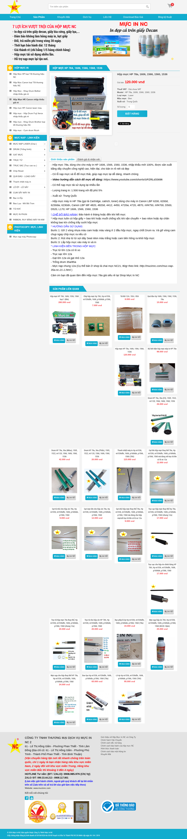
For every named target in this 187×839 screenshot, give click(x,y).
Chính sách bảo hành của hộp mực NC (117, 746)
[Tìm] (147, 7)
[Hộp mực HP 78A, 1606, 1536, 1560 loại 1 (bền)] (64, 323)
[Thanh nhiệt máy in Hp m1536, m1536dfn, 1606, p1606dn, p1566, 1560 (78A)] (129, 480)
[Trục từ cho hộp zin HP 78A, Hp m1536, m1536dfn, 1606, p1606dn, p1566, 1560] (97, 650)
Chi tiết (72, 340)
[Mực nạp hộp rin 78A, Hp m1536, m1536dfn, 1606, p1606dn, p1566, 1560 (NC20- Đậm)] (162, 650)
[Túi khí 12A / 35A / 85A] (129, 320)
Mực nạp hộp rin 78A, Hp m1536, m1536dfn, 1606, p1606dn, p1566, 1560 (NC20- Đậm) (162, 622)
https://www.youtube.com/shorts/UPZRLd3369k (133, 179)
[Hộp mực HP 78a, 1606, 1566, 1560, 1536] (129, 375)
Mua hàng (60, 340)
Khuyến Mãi (63, 17)
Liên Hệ (107, 17)
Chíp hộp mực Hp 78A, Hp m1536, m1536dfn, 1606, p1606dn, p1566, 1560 (97, 299)
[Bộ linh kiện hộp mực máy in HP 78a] (162, 372)
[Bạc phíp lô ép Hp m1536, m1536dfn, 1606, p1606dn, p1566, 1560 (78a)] (129, 647)
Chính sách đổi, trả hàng (111, 743)
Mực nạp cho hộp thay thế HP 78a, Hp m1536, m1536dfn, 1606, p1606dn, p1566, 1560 (64, 678)
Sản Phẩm (39, 17)
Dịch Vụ (87, 17)
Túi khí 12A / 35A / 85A (129, 296)
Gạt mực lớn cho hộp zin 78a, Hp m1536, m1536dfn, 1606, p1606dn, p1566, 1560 (97, 511)
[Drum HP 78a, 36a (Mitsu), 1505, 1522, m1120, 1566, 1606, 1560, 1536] (64, 480)
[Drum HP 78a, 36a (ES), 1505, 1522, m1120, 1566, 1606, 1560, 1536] (162, 425)
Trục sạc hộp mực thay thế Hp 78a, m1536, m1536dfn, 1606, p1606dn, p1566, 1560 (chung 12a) (162, 511)
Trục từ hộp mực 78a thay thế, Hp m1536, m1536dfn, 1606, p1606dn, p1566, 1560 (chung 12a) (64, 622)
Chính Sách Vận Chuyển (111, 740)
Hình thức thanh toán (110, 748)
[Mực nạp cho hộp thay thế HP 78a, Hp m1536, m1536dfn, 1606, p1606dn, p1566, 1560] (64, 705)
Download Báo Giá (133, 17)
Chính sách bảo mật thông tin (113, 751)
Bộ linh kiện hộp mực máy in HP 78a (162, 348)
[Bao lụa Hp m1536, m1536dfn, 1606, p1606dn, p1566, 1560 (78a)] (97, 702)
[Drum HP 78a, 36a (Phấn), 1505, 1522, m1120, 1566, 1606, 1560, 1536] (97, 480)
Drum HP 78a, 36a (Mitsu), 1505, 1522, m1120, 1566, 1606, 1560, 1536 (64, 453)
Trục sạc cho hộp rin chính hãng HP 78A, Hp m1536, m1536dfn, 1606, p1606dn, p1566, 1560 (162, 567)
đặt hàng (132, 113)
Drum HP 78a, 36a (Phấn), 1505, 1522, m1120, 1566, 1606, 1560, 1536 (97, 453)
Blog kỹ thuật (165, 17)
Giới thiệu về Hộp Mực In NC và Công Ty (118, 737)
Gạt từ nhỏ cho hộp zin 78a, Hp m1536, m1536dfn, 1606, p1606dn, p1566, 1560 (64, 511)
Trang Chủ (15, 17)
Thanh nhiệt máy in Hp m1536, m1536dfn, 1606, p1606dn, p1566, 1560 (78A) (129, 453)
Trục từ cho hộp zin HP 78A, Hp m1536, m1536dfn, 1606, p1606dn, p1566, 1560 (97, 622)
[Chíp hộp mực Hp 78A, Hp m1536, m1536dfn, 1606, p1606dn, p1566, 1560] (97, 326)
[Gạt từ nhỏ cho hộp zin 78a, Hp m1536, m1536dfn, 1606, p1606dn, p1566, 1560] (64, 539)
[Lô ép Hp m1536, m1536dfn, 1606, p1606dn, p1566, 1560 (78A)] (129, 702)
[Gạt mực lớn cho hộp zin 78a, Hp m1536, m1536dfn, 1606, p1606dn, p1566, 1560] (97, 539)
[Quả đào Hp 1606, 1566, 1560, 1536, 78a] (162, 323)
